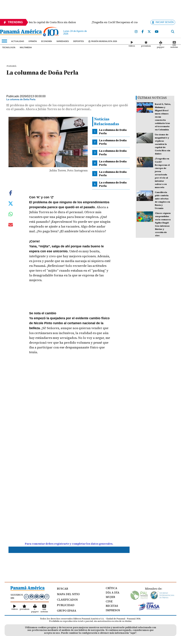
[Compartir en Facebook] (10, 193)
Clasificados (67, 599)
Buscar (62, 588)
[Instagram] (136, 32)
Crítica (111, 588)
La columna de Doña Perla (113, 131)
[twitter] (149, 32)
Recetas (112, 606)
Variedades (62, 41)
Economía (46, 41)
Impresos (113, 610)
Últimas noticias (152, 97)
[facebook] (143, 32)
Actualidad (17, 41)
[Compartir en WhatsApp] (10, 215)
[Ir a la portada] (21, 32)
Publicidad (65, 605)
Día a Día (112, 592)
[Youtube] (157, 32)
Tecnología (8, 47)
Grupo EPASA (66, 610)
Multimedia (26, 47)
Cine (109, 601)
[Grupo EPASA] (149, 609)
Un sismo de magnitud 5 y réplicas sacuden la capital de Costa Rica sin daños (162, 144)
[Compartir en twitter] (10, 203)
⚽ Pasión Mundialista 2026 (102, 41)
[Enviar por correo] (10, 225)
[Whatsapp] (26, 596)
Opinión (32, 41)
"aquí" (132, 632)
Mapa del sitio (68, 594)
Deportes (78, 41)
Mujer (110, 597)
